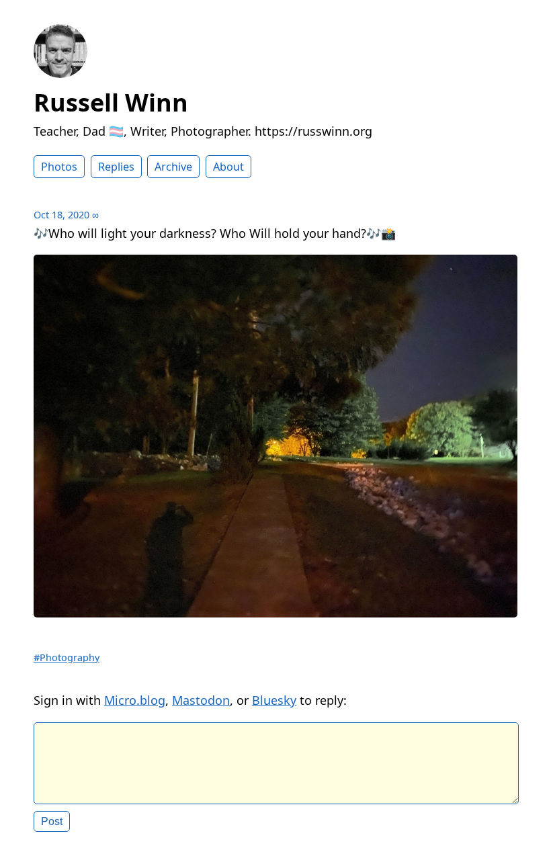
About (228, 166)
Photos (59, 166)
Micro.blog (134, 700)
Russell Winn (111, 102)
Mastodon (201, 700)
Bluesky (274, 700)
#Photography (66, 657)
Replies (116, 166)
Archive (173, 166)
